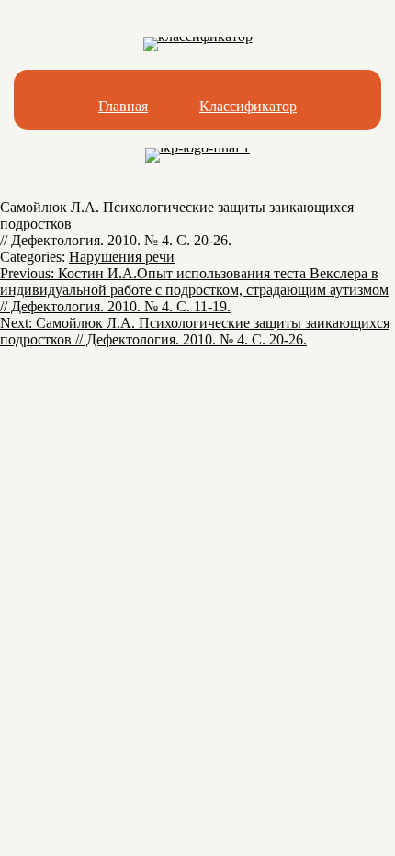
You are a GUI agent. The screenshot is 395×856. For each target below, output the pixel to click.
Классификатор (248, 106)
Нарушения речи (122, 257)
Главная (123, 106)
